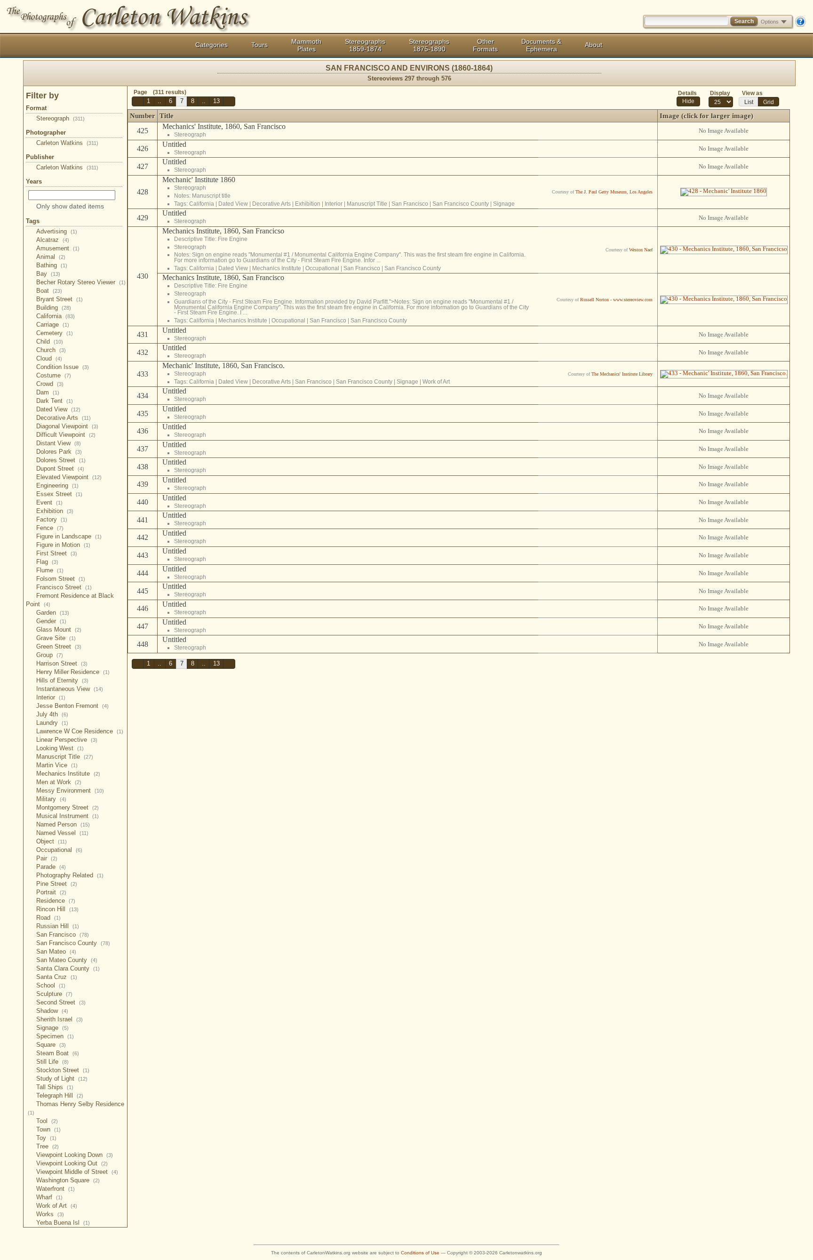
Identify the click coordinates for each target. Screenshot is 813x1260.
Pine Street (56, 883)
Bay (48, 273)
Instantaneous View (69, 688)
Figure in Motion (63, 544)
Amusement (58, 248)
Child (49, 341)
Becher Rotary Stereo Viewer (81, 282)
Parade (51, 866)
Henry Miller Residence (73, 671)
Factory (51, 519)
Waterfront (55, 1188)
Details (687, 93)
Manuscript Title (64, 756)
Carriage (52, 324)
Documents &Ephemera (541, 45)
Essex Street (59, 494)
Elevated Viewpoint (69, 477)
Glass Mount (58, 629)
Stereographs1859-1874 (365, 45)
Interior (50, 697)
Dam (47, 392)
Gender (51, 621)
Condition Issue (62, 366)
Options (770, 21)
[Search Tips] (800, 25)
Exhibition (54, 510)
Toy (46, 1137)
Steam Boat (57, 1053)
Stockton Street (62, 1070)
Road (48, 917)
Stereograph (60, 118)
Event (49, 502)
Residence (55, 900)
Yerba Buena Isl (63, 1222)
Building (53, 307)
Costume (53, 375)
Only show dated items (70, 206)
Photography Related (70, 875)
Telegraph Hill (59, 1095)
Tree (47, 1146)
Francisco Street (64, 587)
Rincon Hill (57, 909)
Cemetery (54, 333)
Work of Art (56, 1205)
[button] (137, 101)
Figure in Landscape (69, 536)
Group (49, 654)
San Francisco (62, 934)
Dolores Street (61, 460)
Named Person (63, 824)
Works (50, 1214)
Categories (211, 44)
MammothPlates (306, 45)
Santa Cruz (56, 976)
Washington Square (68, 1180)
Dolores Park (59, 451)
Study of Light (62, 1078)
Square (51, 1044)
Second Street (61, 1002)
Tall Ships (54, 1087)
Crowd (50, 383)
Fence (50, 527)
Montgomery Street (67, 807)
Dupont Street (60, 468)
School (50, 985)
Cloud (49, 358)
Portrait (51, 892)
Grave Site (56, 638)
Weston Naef (641, 249)
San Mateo (56, 951)
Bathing (51, 265)
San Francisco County (73, 943)
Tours (259, 44)
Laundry (52, 722)
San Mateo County (66, 959)
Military (51, 799)
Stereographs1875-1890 (429, 45)
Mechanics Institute (68, 773)
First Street (56, 553)
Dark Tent (54, 400)
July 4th (52, 714)
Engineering (57, 485)
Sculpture (54, 993)
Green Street (58, 646)
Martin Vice (57, 765)
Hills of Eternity (62, 680)
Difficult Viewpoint (66, 434)
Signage (52, 1027)
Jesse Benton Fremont (72, 705)
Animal (50, 256)
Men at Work (58, 782)
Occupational (59, 849)
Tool (47, 1120)
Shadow (52, 1010)
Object (51, 841)
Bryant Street (59, 299)
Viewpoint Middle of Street (77, 1171)
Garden (52, 612)
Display (720, 93)
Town (48, 1129)
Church (51, 349)
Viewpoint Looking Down (74, 1154)
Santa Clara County (68, 968)
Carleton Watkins (67, 142)
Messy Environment (70, 790)
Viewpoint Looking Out (72, 1163)
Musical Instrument (67, 815)
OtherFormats (485, 45)
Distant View (58, 443)
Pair (46, 858)
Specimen (55, 1036)
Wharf (49, 1197)
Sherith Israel (59, 1019)
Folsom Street (60, 578)
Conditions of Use (420, 1252)
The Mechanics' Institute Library (622, 374)
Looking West (60, 748)
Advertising (56, 231)
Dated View (58, 409)
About (593, 44)
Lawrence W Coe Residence (79, 731)
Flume (50, 570)
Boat (49, 290)
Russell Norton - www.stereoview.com (616, 299)
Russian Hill (57, 926)
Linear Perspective (66, 739)
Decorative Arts (63, 417)
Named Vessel (62, 832)
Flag (47, 561)
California (55, 316)
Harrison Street (62, 663)
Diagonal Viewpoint (67, 426)
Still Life (52, 1061)
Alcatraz (52, 239)
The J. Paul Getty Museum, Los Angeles (614, 191)
